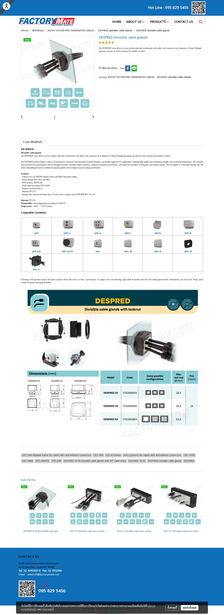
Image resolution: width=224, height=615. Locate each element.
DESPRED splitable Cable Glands (174, 77)
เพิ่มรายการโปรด (109, 68)
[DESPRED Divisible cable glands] (57, 73)
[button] (200, 22)
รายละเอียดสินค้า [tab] (33, 142)
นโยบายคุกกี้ (48, 609)
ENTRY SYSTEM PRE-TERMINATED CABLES (131, 77)
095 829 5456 (177, 7)
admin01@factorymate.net (43, 574)
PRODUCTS (158, 22)
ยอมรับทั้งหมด (189, 607)
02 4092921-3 (32, 571)
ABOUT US (134, 22)
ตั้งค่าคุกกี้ (172, 607)
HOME (116, 22)
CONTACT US (183, 22)
